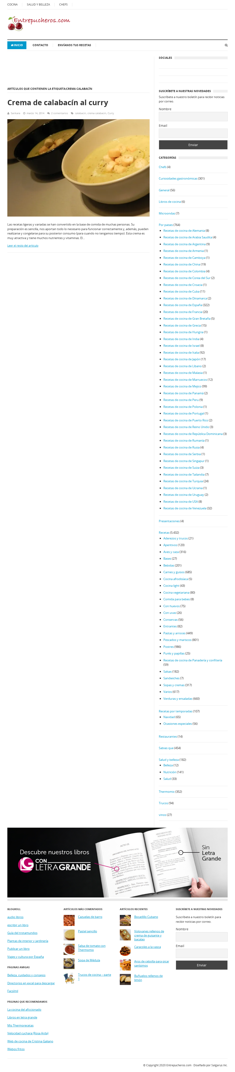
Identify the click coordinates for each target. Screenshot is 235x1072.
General (164, 190)
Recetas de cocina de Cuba (181, 291)
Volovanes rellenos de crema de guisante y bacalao (149, 935)
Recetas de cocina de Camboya (184, 258)
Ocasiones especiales (177, 724)
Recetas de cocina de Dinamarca (185, 298)
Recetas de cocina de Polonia (183, 407)
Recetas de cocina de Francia (182, 312)
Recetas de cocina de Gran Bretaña (186, 318)
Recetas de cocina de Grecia (182, 325)
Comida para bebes (176, 599)
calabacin (80, 113)
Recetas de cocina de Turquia (183, 481)
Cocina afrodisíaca (175, 579)
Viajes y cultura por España (25, 957)
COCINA (12, 4)
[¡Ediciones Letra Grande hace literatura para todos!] (117, 896)
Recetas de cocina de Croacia (182, 285)
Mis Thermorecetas (20, 1025)
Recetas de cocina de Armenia (183, 251)
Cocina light (171, 586)
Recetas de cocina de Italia (181, 352)
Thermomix (167, 792)
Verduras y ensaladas (177, 699)
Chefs (162, 167)
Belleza (168, 765)
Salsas (167, 671)
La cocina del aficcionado (24, 1009)
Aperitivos (170, 545)
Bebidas (168, 565)
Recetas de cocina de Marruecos (185, 380)
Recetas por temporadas (175, 711)
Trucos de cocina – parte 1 (94, 977)
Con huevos (171, 606)
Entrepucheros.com (178, 1065)
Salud (167, 779)
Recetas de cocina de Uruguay (183, 495)
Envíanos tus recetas (74, 45)
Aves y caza (171, 552)
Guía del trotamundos (22, 933)
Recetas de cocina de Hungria (183, 332)
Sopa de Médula (89, 960)
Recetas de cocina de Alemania (184, 231)
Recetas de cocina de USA (180, 501)
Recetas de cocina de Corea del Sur (186, 278)
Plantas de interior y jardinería (27, 941)
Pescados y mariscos (177, 640)
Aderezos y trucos (175, 538)
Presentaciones (169, 521)
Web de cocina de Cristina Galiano (30, 1041)
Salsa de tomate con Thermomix (92, 948)
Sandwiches (171, 678)
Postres (168, 647)
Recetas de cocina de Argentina (184, 244)
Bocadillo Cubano (146, 917)
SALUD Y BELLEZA (38, 4)
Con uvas (169, 613)
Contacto (40, 45)
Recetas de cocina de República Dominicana (193, 434)
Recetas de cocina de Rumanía (183, 440)
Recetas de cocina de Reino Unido (186, 427)
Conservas (170, 620)
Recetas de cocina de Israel (181, 346)
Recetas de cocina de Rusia (181, 447)
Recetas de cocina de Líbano (182, 366)
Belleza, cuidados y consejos (26, 975)
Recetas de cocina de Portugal (183, 413)
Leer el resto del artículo (22, 246)
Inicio (18, 45)
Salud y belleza (169, 760)
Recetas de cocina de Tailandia (183, 474)
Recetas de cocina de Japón (181, 359)
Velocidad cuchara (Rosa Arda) (27, 1033)
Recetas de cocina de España (182, 305)
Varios (167, 692)
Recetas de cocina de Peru (181, 400)
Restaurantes (168, 736)
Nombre (165, 109)
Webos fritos (16, 1049)
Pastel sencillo (87, 931)
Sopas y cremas (174, 685)
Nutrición (169, 772)
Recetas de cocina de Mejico (182, 386)
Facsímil (12, 991)
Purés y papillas (174, 653)
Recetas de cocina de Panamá (183, 393)
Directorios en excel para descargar (31, 983)
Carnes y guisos (174, 572)
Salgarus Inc (219, 1065)
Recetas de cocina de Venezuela (184, 508)
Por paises (166, 225)
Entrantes (170, 626)
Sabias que (166, 748)
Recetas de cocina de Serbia (182, 454)
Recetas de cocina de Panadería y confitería (192, 660)
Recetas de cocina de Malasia (183, 373)
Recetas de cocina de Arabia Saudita (187, 237)
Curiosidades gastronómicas (178, 178)
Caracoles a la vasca (147, 947)
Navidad (169, 717)
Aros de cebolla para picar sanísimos (151, 963)
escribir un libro (17, 925)
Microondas (167, 213)
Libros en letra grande (22, 1017)
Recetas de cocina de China (181, 264)
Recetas (164, 532)
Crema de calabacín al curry (57, 102)
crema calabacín (96, 113)
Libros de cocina (170, 202)
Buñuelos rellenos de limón (148, 978)
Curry (111, 113)
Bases (167, 558)
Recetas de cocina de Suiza (181, 467)
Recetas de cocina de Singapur (183, 461)
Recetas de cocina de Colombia (184, 271)
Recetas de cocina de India (181, 339)
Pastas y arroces (174, 633)
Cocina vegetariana (176, 592)
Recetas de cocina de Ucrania (183, 488)
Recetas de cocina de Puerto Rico (185, 420)
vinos (162, 815)
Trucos (163, 803)
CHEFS (63, 4)
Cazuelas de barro (90, 917)
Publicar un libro (18, 949)
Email (163, 125)
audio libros (15, 917)
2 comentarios (59, 113)
